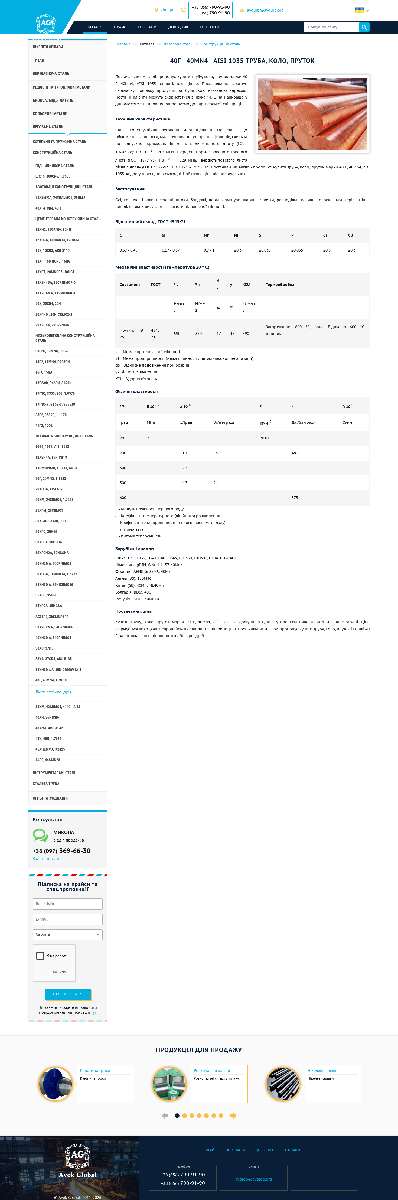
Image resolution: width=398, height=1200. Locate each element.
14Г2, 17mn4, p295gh (52, 362)
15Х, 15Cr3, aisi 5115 (52, 250)
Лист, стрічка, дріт (53, 691)
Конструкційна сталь (52, 152)
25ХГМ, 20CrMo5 (49, 510)
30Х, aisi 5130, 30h (50, 521)
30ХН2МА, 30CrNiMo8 (53, 563)
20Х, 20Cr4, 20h (48, 303)
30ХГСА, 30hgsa (48, 542)
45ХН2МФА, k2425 (50, 749)
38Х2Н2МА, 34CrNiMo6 (54, 627)
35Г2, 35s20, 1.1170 (51, 415)
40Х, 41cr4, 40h (48, 208)
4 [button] (199, 1115)
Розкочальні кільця (212, 1070)
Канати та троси (95, 1070)
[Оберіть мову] (362, 10)
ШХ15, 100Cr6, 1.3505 (52, 176)
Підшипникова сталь (54, 166)
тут (93, 1012)
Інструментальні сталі (54, 773)
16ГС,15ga (43, 372)
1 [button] (177, 1115)
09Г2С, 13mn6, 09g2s (52, 351)
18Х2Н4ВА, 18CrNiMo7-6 (55, 282)
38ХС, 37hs (44, 648)
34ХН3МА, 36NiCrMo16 (54, 584)
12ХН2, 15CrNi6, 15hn (53, 229)
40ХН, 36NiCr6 (47, 717)
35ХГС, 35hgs (46, 595)
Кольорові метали (50, 113)
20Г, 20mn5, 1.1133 (50, 478)
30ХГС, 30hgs (46, 531)
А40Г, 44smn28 (47, 760)
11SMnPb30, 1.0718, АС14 (56, 468)
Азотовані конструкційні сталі (63, 187)
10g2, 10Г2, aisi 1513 (52, 446)
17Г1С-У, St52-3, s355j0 (55, 404)
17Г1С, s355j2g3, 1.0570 (55, 393)
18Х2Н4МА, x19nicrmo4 (55, 293)
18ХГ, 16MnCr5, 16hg (52, 261)
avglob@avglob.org (265, 10)
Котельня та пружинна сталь (59, 141)
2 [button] (184, 1115)
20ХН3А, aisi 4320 (49, 489)
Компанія (147, 27)
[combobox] (168, 10)
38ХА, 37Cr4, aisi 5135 (53, 659)
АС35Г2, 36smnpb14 (51, 616)
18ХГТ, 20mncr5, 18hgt (55, 272)
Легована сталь (48, 127)
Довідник (178, 27)
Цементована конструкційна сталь (68, 219)
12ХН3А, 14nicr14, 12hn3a (57, 240)
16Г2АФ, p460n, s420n (53, 383)
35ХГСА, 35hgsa (48, 606)
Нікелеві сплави (48, 47)
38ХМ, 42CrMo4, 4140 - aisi (57, 707)
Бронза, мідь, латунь (53, 100)
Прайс (120, 27)
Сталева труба (46, 783)
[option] (85, 1084)
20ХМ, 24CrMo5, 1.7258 (54, 499)
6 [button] (213, 1115)
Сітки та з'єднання (51, 798)
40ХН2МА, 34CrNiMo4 (53, 637)
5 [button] (206, 1115)
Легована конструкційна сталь (64, 436)
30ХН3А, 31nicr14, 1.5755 (56, 574)
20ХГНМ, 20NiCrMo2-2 (53, 314)
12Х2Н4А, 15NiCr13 (51, 457)
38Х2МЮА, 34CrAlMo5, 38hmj (60, 197)
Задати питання (48, 858)
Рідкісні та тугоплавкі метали (61, 87)
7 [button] (221, 1115)
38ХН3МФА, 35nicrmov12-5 (58, 669)
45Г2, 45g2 (44, 425)
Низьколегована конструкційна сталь (65, 338)
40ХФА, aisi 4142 (49, 728)
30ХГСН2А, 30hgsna (52, 552)
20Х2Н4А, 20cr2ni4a (52, 325)
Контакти (209, 27)
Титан (38, 60)
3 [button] (192, 1115)
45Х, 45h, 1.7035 (48, 738)
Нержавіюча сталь (51, 73)
